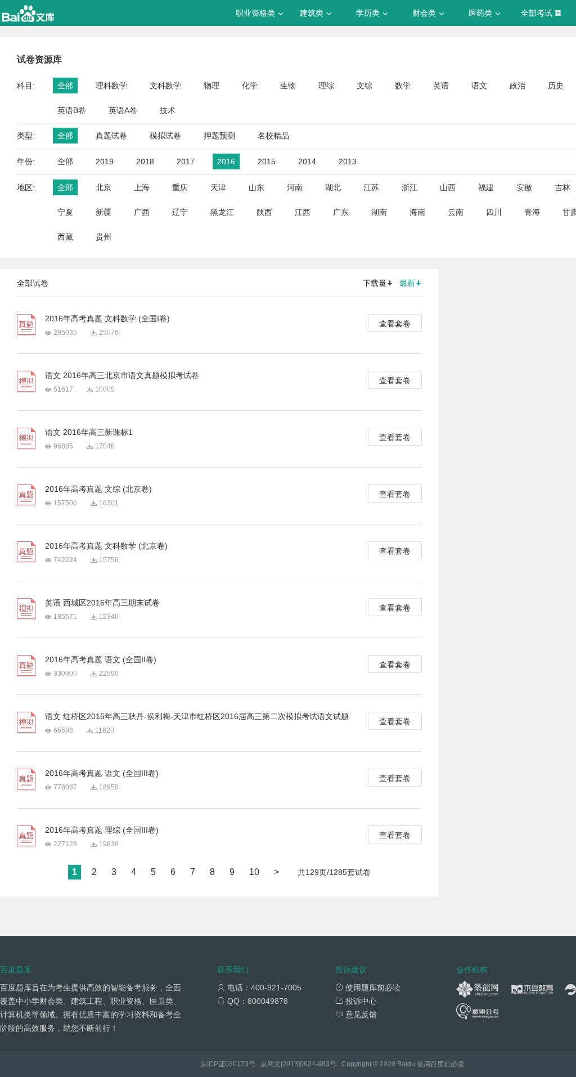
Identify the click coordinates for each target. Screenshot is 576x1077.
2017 (186, 161)
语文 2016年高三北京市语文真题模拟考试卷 (122, 375)
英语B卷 (71, 110)
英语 (441, 85)
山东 (256, 187)
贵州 (103, 236)
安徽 (524, 187)
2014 (307, 161)
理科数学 (111, 85)
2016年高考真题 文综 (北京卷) (98, 488)
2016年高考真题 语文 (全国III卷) (102, 773)
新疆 (103, 212)
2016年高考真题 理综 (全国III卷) (102, 829)
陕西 (264, 212)
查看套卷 (395, 323)
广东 (341, 212)
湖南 (379, 212)
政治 (517, 85)
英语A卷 (123, 110)
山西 (448, 187)
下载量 (374, 283)
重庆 (180, 187)
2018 (145, 161)
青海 (532, 212)
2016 (226, 161)
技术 (168, 110)
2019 (105, 161)
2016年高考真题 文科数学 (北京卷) (106, 545)
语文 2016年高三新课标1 (89, 432)
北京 (103, 187)
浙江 (409, 187)
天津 (218, 187)
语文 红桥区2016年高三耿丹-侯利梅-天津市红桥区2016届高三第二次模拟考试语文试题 (197, 716)
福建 (486, 187)
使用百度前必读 (440, 1064)
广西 (142, 212)
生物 (288, 85)
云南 (456, 212)
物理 (211, 85)
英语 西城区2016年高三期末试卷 (102, 602)
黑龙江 (222, 212)
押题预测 (219, 135)
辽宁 (180, 212)
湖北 (333, 187)
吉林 (562, 187)
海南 (417, 212)
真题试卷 (111, 135)
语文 (479, 85)
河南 (295, 187)
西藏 (65, 236)
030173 (237, 1064)
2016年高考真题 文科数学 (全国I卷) (107, 318)
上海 (142, 187)
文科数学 (165, 85)
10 (254, 872)
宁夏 (65, 212)
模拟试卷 (165, 135)
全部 (65, 85)
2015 (267, 161)
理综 (326, 85)
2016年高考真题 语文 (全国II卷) (100, 659)
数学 (403, 85)
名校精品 (273, 135)
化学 (250, 85)
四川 (494, 212)
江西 (302, 212)
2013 (348, 161)
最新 (407, 283)
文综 (364, 85)
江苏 (371, 187)
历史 (556, 85)
